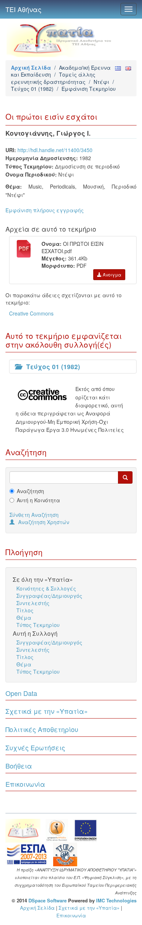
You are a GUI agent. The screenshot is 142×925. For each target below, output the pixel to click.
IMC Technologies (116, 900)
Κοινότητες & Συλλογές (46, 588)
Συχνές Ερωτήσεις (35, 747)
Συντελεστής (33, 603)
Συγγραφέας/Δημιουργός (49, 595)
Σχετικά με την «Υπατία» (46, 711)
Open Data (21, 693)
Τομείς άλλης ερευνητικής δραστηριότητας (53, 78)
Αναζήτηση (30, 491)
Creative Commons (31, 313)
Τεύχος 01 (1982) (32, 88)
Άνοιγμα (111, 274)
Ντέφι (101, 81)
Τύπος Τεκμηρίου (38, 624)
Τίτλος (24, 610)
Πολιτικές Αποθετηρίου (41, 729)
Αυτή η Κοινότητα (38, 500)
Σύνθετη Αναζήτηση (34, 514)
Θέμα (23, 617)
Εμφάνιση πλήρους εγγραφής (44, 210)
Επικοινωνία (25, 784)
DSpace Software (47, 900)
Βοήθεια (18, 765)
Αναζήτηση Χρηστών (43, 522)
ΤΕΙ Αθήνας (23, 9)
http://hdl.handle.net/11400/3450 (54, 150)
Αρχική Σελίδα (31, 67)
